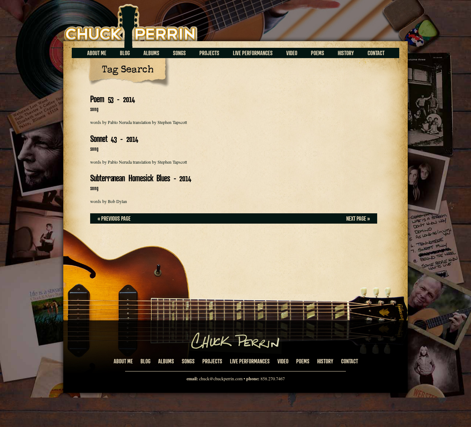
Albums (151, 53)
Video (291, 53)
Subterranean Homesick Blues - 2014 (140, 178)
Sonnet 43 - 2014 (114, 138)
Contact (376, 53)
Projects (209, 53)
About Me (96, 53)
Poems (317, 53)
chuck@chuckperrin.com (220, 378)
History (346, 53)
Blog (125, 53)
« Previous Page (114, 218)
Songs (179, 53)
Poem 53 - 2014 (112, 98)
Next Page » (358, 218)
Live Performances (253, 53)
